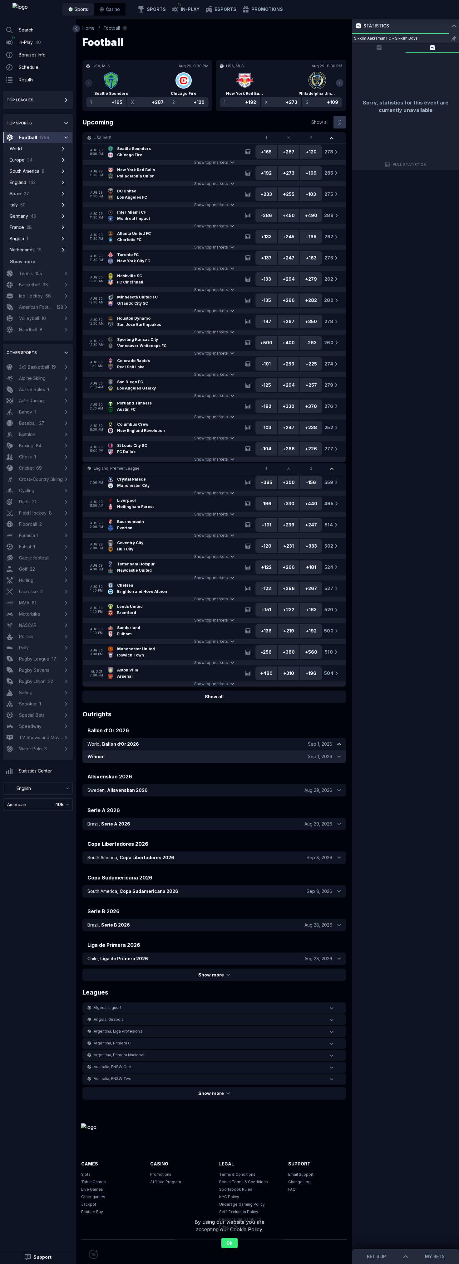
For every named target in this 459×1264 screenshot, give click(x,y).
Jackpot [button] (88, 1204)
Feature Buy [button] (92, 1211)
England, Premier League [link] (117, 468)
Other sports (22, 352)
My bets (435, 1256)
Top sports (19, 123)
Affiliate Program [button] (165, 1181)
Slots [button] (86, 1174)
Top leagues (20, 100)
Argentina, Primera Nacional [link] (119, 1055)
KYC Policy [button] (229, 1196)
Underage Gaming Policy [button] (242, 1204)
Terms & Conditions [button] (237, 1174)
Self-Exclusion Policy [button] (238, 1211)
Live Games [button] (92, 1189)
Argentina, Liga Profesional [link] (118, 1031)
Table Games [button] (93, 1181)
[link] (34, 9)
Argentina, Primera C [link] (112, 1043)
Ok (229, 1243)
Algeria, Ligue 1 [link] (107, 1007)
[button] (110, 9)
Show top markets (211, 162)
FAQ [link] (292, 1189)
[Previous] (88, 83)
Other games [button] (93, 1196)
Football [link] (112, 28)
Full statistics (409, 164)
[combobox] (38, 788)
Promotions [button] (160, 1174)
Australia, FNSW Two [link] (112, 1078)
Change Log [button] (299, 1181)
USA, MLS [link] (102, 137)
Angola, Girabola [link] (109, 1019)
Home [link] (88, 28)
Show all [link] (319, 122)
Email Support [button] (300, 1174)
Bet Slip (376, 1256)
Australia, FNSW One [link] (112, 1066)
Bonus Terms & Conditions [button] (243, 1181)
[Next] (339, 83)
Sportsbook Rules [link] (235, 1189)
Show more (211, 974)
